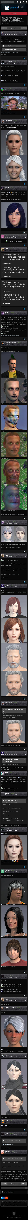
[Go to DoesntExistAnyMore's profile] (2, 236)
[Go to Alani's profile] (2, 555)
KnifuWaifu (8, 521)
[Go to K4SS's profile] (2, 1055)
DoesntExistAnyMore (11, 236)
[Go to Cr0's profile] (2, 89)
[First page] (2, 28)
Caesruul (7, 1151)
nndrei (7, 828)
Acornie (7, 312)
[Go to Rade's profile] (2, 1121)
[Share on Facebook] (4, 1198)
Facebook (14, 1213)
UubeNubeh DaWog (10, 1007)
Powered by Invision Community (14, 1217)
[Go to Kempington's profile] (2, 62)
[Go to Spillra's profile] (2, 33)
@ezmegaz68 (12, 127)
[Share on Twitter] (2, 1198)
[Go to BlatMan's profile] (2, 871)
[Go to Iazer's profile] (2, 249)
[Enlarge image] (14, 103)
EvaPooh (21, 1158)
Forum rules (14, 13)
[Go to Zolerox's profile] (2, 794)
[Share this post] (25, 34)
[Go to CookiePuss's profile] (2, 121)
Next (23, 28)
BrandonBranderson (10, 342)
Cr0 (6, 88)
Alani (6, 555)
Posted (11, 34)
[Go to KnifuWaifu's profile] (2, 522)
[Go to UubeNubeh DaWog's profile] (2, 1008)
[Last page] (26, 28)
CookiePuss (8, 120)
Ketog (6, 975)
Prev (5, 28)
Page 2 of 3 (14, 28)
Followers (13, 1188)
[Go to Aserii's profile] (2, 773)
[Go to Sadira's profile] (2, 188)
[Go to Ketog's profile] (2, 976)
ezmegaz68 (6, 21)
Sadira (7, 187)
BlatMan (7, 870)
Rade (6, 1120)
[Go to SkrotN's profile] (2, 586)
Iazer (6, 248)
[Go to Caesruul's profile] (2, 1152)
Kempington (8, 61)
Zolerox (7, 793)
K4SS (6, 1055)
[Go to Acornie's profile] (2, 313)
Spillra (7, 33)
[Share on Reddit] (6, 1198)
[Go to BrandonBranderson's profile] (2, 343)
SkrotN (7, 585)
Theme (13, 1210)
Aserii (6, 772)
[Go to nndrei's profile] (2, 829)
